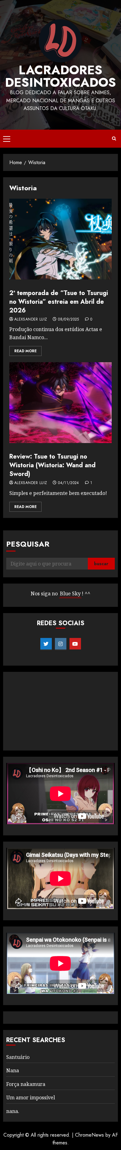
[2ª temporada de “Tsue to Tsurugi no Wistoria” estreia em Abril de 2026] (60, 239)
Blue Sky (70, 593)
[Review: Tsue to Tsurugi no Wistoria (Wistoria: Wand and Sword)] (60, 402)
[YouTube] (75, 644)
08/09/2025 (68, 319)
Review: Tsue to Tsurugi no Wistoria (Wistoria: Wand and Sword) (52, 465)
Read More (25, 351)
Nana (12, 1070)
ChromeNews (89, 1134)
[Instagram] (60, 644)
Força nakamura (25, 1084)
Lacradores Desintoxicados (60, 76)
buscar (101, 564)
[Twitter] (46, 644)
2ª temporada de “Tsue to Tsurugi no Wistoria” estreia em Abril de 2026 (58, 302)
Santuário (17, 1057)
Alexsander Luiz (30, 319)
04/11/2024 (68, 483)
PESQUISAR (27, 543)
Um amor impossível (30, 1097)
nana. (12, 1111)
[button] (6, 138)
